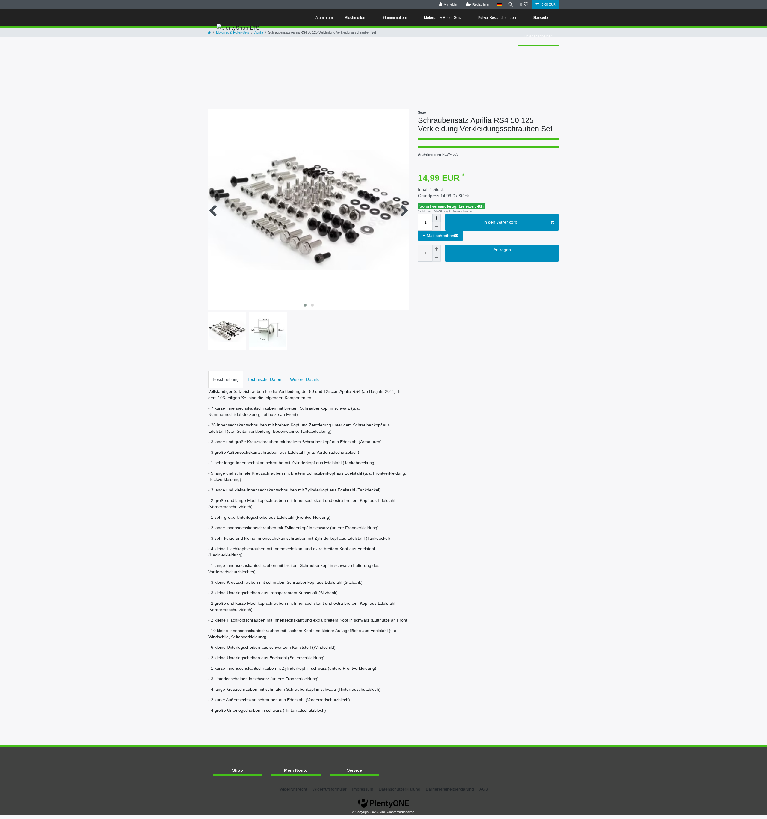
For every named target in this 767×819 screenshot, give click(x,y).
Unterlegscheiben (538, 36)
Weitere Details (304, 379)
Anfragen (502, 249)
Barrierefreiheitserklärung (450, 789)
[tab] (225, 379)
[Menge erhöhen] (436, 218)
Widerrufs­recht (293, 789)
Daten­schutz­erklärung (399, 789)
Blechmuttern (356, 18)
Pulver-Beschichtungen (497, 18)
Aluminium (324, 18)
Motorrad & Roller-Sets (443, 18)
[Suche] (511, 4)
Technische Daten (264, 379)
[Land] (499, 4)
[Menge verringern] (436, 226)
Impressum (362, 789)
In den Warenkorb (500, 222)
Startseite (541, 18)
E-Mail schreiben (438, 235)
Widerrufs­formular (329, 789)
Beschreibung (226, 379)
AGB (483, 789)
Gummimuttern (395, 18)
